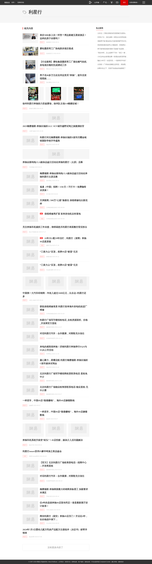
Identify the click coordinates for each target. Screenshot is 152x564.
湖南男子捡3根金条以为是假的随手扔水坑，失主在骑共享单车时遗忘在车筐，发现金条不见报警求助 (113, 41)
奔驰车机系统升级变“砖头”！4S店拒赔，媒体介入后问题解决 (53, 440)
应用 (13, 2)
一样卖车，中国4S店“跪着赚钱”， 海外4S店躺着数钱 (49, 400)
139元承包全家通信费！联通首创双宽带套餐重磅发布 (113, 56)
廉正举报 (114, 562)
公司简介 (61, 562)
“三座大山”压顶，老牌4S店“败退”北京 (59, 251)
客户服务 (81, 562)
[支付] (112, 2)
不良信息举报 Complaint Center (100, 562)
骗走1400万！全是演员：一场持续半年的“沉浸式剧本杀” (113, 60)
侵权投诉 (121, 562)
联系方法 (67, 562)
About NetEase (52, 562)
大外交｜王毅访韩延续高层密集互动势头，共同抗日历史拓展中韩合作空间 (113, 33)
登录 (124, 2)
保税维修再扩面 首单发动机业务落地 (63, 214)
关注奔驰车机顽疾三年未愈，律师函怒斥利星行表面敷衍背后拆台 (55, 227)
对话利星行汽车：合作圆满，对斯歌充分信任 (62, 333)
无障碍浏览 (20, 2)
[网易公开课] (97, 2)
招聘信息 (74, 562)
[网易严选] (105, 2)
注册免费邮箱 (133, 2)
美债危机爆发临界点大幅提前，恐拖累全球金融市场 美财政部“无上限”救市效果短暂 (113, 45)
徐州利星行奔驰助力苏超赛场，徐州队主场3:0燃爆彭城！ (51, 103)
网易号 (42, 42)
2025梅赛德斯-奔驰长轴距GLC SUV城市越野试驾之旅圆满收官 (53, 126)
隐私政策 (87, 562)
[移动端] (90, 2)
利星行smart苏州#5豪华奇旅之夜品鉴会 (42, 451)
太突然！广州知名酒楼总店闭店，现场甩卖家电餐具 (113, 64)
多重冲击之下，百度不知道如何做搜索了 (111, 68)
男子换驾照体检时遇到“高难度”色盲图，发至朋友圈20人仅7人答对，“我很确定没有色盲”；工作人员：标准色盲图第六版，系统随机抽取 (113, 49)
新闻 (25, 456)
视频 (42, 219)
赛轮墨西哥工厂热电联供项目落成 (56, 48)
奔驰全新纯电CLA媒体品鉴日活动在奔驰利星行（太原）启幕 (53, 162)
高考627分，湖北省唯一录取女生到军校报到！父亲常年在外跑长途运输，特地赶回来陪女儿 (113, 37)
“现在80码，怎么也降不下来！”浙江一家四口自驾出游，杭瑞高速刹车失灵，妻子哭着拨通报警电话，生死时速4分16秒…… (113, 53)
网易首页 (7, 2)
